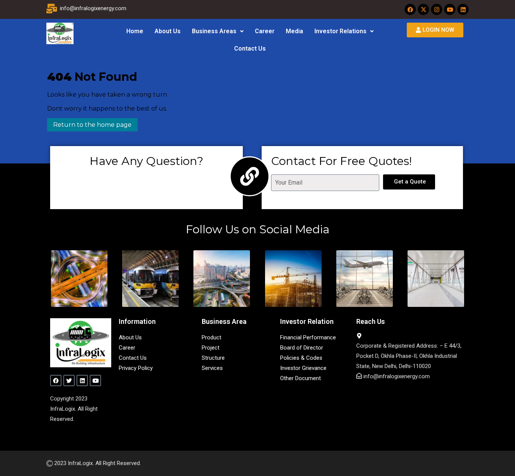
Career (264, 31)
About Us (168, 31)
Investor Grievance (303, 368)
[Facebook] (410, 9)
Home (134, 31)
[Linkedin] (463, 9)
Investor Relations (340, 31)
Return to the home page (89, 123)
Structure (213, 357)
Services (212, 368)
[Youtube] (449, 9)
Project (210, 347)
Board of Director (301, 347)
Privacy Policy (136, 368)
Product (211, 337)
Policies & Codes (301, 357)
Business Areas (214, 31)
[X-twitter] (423, 9)
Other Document (300, 378)
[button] (217, 31)
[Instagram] (436, 9)
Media (294, 31)
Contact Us (250, 48)
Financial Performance (308, 337)
